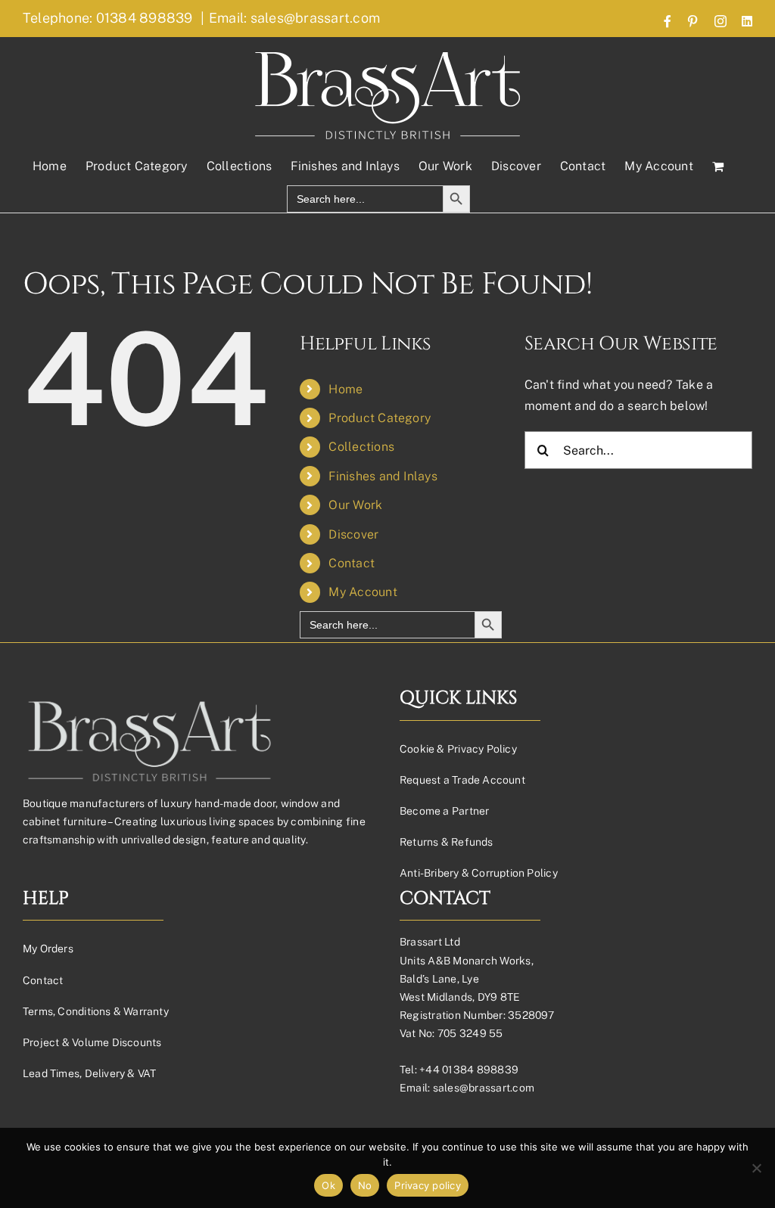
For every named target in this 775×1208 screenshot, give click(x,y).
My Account (362, 592)
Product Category (379, 418)
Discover (353, 534)
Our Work (355, 505)
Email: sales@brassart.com (294, 18)
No (365, 1185)
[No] (756, 1167)
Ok (328, 1185)
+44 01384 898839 (468, 1070)
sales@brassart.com (483, 1088)
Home (345, 389)
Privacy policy (427, 1185)
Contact (351, 563)
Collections (361, 446)
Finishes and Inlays (382, 476)
